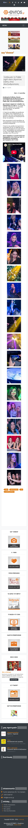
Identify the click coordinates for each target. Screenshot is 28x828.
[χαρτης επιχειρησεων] (14, 713)
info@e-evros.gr (9, 797)
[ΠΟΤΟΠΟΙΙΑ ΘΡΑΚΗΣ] (14, 33)
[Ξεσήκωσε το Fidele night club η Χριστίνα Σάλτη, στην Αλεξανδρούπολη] (14, 171)
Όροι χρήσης (7, 809)
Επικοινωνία (7, 806)
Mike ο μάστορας (12, 748)
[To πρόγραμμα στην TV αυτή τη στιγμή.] (14, 624)
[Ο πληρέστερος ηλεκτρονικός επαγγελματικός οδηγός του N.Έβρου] (14, 12)
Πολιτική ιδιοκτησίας (9, 811)
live (21, 489)
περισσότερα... (14, 679)
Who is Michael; (6, 672)
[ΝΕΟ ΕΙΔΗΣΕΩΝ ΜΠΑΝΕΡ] (15, 523)
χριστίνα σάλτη (14, 489)
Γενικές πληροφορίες (9, 804)
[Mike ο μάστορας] (3, 749)
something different (9, 491)
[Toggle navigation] (23, 25)
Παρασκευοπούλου (12, 732)
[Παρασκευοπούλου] (3, 733)
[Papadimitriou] (14, 46)
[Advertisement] (14, 510)
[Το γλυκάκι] (14, 40)
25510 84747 (8, 795)
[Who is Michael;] (14, 665)
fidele (6, 489)
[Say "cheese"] (14, 541)
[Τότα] (3, 741)
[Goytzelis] (14, 19)
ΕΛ (6, 2)
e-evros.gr (21, 819)
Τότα (8, 740)
